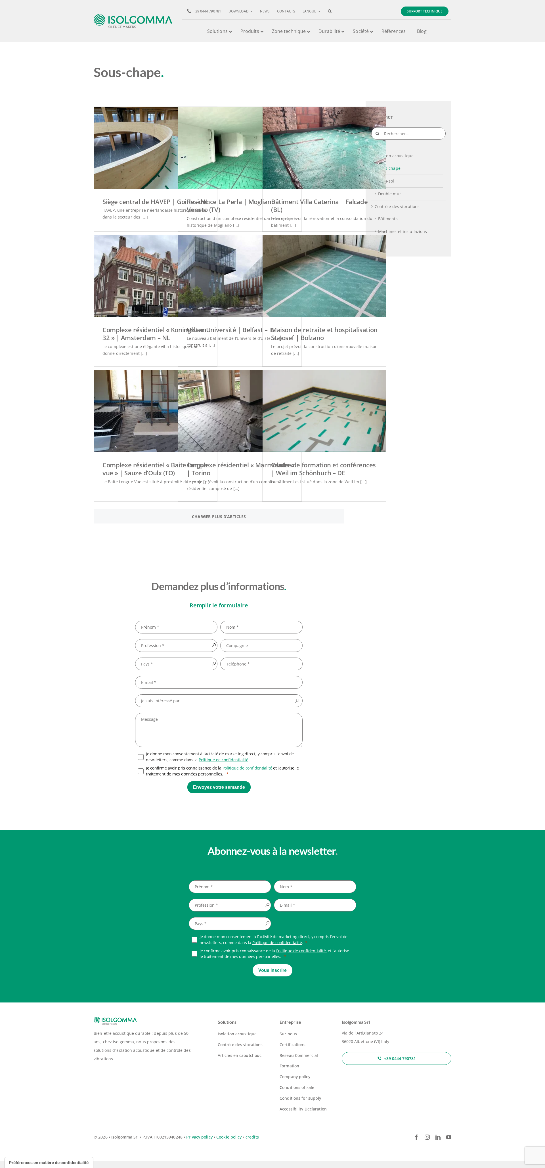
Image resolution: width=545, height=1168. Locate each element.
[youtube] (448, 1137)
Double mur (389, 193)
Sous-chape (389, 168)
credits (252, 1137)
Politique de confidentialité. (301, 950)
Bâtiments (388, 218)
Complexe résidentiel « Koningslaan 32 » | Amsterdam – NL (154, 333)
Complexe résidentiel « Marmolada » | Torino (240, 469)
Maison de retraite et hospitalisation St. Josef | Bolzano (324, 333)
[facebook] (416, 1137)
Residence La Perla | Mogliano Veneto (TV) (231, 205)
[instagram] (427, 1137)
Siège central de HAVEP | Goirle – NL (155, 201)
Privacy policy (199, 1137)
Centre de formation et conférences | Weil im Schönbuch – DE (323, 469)
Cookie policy (229, 1137)
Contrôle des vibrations (397, 206)
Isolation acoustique (394, 155)
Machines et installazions (402, 231)
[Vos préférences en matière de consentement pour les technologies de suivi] (49, 1162)
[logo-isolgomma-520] (133, 16)
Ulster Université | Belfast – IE (230, 329)
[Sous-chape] (155, 148)
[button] (329, 11)
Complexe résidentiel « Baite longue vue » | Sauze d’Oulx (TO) (154, 469)
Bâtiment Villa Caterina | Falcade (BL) (319, 205)
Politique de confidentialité (223, 759)
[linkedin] (438, 1137)
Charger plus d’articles (219, 516)
